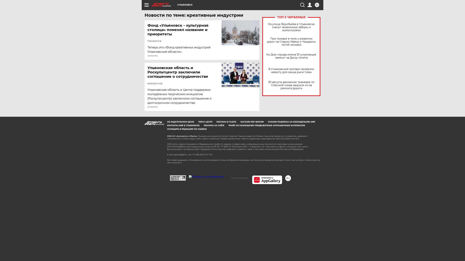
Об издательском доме (180, 122)
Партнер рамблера (239, 178)
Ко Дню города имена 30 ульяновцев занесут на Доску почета (291, 56)
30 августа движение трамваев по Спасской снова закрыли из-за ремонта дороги (291, 85)
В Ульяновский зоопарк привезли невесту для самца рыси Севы (291, 71)
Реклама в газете (226, 122)
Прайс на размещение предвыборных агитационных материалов (267, 125)
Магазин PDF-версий (252, 122)
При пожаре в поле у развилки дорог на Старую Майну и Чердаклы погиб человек (291, 41)
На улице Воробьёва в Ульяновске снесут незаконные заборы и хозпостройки (291, 27)
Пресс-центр (205, 122)
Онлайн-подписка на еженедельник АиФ (291, 122)
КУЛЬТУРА (152, 56)
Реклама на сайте (214, 125)
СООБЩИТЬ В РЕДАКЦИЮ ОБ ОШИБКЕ (187, 129)
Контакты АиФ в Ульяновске (183, 125)
